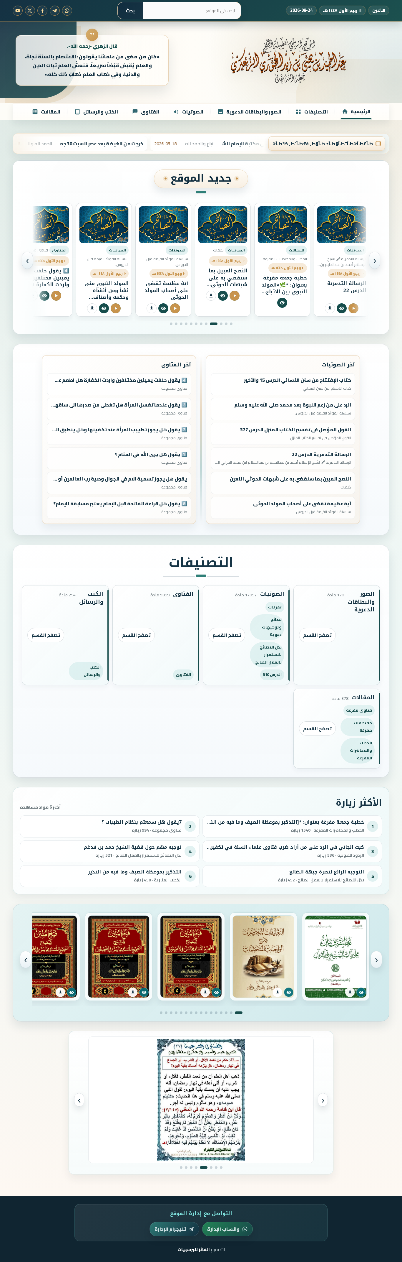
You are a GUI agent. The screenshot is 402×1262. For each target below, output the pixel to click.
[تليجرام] (55, 11)
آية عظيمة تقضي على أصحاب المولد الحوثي (225, 290)
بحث (130, 10)
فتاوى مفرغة (359, 710)
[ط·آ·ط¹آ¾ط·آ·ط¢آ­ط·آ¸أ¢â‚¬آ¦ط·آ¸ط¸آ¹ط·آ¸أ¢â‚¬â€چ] (270, 296)
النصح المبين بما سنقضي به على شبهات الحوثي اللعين (287, 281)
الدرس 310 (272, 674)
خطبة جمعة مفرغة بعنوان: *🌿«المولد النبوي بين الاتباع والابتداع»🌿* (343, 288)
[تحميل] (350, 992)
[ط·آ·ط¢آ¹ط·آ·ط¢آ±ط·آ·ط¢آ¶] (342, 303)
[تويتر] (30, 11)
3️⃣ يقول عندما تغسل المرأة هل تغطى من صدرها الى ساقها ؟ (49, 281)
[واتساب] (67, 11)
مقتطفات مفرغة (363, 726)
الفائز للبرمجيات (193, 1249)
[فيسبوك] (42, 11)
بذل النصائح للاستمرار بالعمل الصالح (268, 654)
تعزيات (275, 607)
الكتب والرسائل (92, 671)
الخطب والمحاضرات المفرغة (361, 750)
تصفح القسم (317, 635)
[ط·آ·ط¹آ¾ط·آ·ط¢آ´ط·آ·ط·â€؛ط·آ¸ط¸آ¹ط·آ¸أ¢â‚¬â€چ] (294, 296)
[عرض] (361, 992)
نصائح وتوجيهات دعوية (272, 627)
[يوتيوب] (18, 11)
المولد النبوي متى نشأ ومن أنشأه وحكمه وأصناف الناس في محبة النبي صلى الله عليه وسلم (163, 301)
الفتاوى (183, 674)
